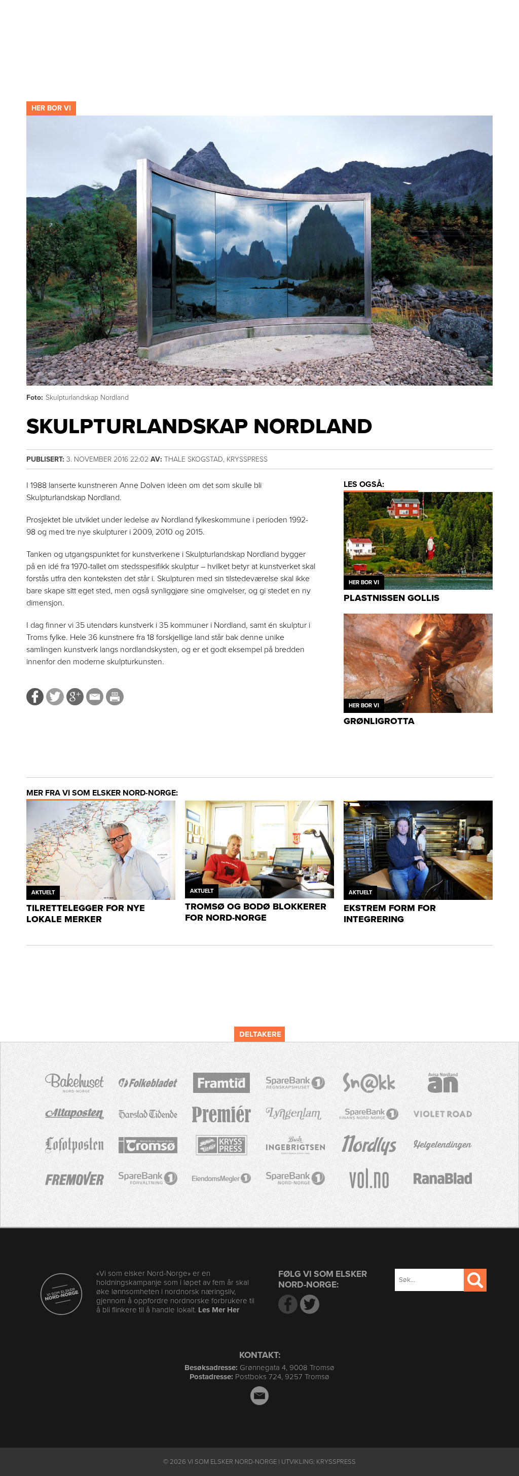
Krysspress (336, 1462)
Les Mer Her (218, 1309)
